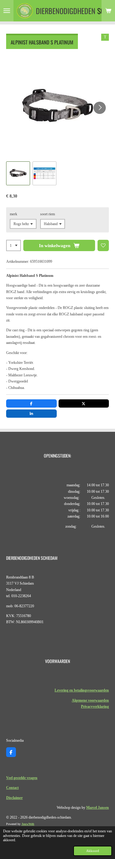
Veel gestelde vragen (21, 778)
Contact (12, 788)
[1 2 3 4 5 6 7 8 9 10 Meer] (13, 245)
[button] (18, 173)
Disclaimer (14, 798)
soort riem (47, 214)
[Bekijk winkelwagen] (108, 10)
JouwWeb (27, 824)
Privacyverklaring (95, 706)
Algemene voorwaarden (90, 700)
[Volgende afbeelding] (100, 108)
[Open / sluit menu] (6, 10)
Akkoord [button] (92, 851)
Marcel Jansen (97, 807)
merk (13, 214)
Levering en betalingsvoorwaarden (82, 690)
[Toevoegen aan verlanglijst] (103, 245)
